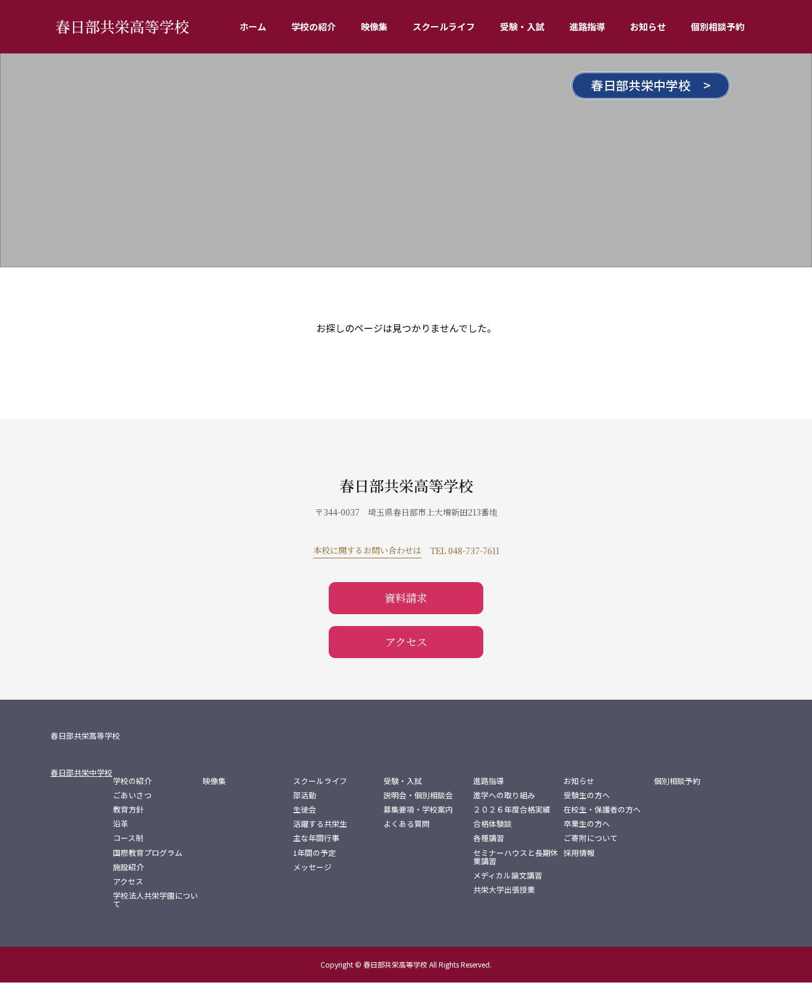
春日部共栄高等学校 (122, 26)
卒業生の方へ (587, 824)
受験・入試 (522, 26)
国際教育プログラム (147, 853)
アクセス (406, 641)
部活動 (304, 795)
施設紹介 (128, 867)
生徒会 (304, 809)
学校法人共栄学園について (155, 900)
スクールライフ (444, 26)
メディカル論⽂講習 (507, 875)
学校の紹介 (313, 26)
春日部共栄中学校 (81, 772)
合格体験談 (492, 824)
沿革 (120, 824)
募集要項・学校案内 (418, 809)
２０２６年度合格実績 (511, 809)
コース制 (128, 838)
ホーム (253, 26)
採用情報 (579, 853)
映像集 (374, 26)
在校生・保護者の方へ (602, 809)
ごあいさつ (132, 795)
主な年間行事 (316, 838)
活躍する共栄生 (320, 824)
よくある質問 (406, 824)
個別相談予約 (717, 26)
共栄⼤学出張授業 (504, 890)
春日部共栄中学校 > (650, 85)
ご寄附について (591, 838)
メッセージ (312, 867)
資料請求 (406, 597)
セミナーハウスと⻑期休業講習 (515, 857)
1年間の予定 (314, 853)
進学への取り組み (504, 795)
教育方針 (128, 809)
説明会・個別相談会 (418, 795)
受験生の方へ (587, 795)
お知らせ (648, 26)
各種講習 (488, 838)
